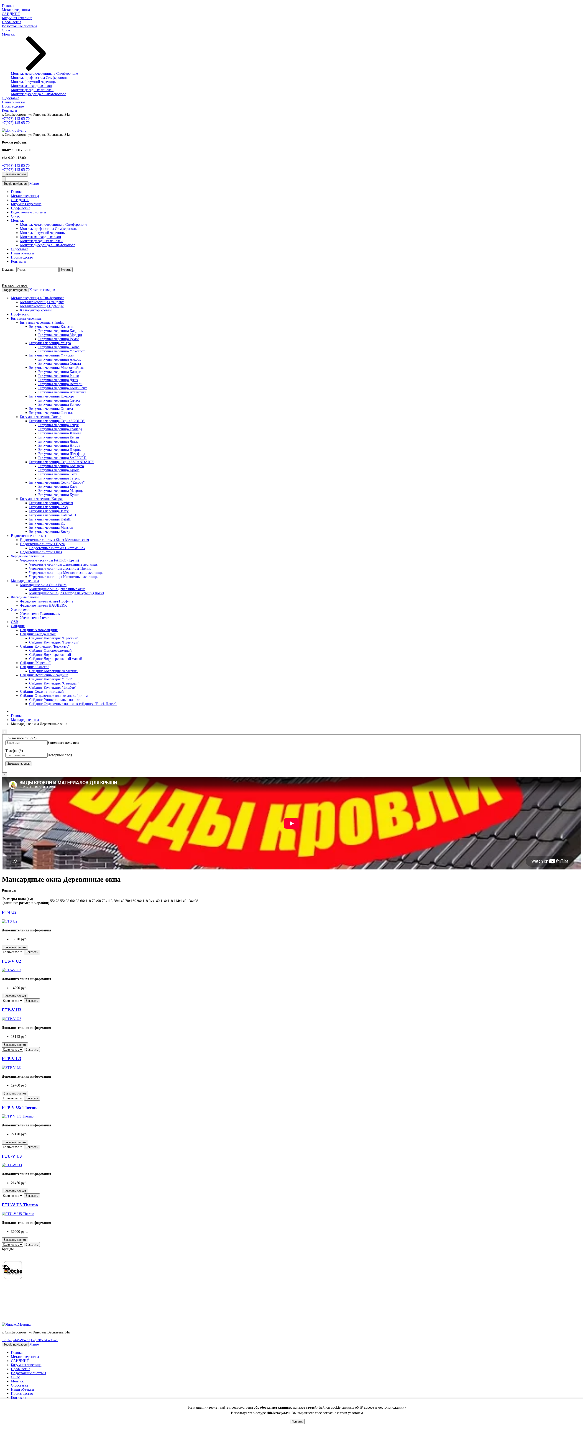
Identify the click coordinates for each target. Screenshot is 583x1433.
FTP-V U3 (11, 1009)
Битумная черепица (17, 18)
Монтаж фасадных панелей (32, 90)
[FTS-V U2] (11, 970)
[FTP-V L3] (11, 1067)
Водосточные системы (19, 26)
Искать (66, 269)
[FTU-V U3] (12, 1165)
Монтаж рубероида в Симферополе (38, 94)
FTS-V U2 (11, 961)
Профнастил (11, 22)
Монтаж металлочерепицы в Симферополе (44, 73)
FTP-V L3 (11, 1058)
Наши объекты (13, 102)
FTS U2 (9, 912)
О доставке (10, 98)
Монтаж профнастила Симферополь (39, 77)
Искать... (8, 269)
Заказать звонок (15, 174)
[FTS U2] (9, 921)
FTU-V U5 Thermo (20, 1204)
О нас (6, 30)
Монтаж (8, 34)
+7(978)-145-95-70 (16, 118)
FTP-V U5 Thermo (20, 1107)
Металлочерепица (16, 10)
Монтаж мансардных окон (31, 86)
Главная (8, 6)
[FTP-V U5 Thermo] (17, 1116)
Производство (13, 106)
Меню (34, 183)
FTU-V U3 (12, 1156)
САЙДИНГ (11, 14)
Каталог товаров (42, 290)
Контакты (9, 110)
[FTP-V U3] (11, 1019)
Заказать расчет (15, 947)
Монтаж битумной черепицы (33, 82)
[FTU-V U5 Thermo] (18, 1214)
